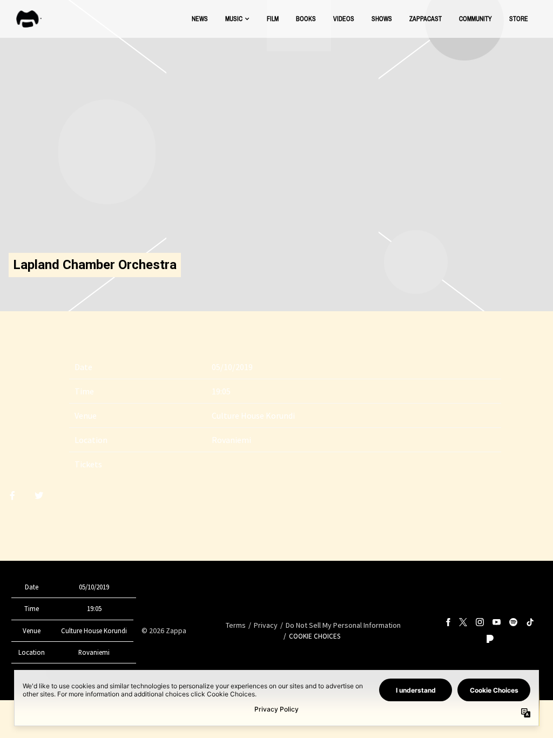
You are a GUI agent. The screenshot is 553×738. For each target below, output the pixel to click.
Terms (236, 625)
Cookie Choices (314, 636)
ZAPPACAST (425, 18)
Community (475, 18)
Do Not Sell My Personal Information (343, 625)
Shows (382, 18)
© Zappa (163, 630)
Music (233, 18)
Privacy (266, 625)
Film (273, 18)
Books (306, 18)
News (200, 18)
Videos (343, 18)
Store (518, 18)
